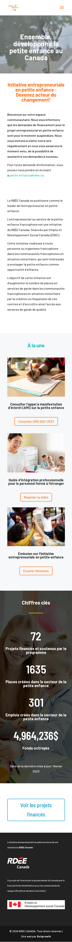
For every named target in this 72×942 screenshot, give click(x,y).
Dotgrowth (44, 936)
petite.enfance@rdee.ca (27, 175)
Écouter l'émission (36, 571)
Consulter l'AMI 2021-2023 (36, 421)
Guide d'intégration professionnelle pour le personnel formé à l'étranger (36, 482)
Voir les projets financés (36, 810)
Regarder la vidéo (36, 497)
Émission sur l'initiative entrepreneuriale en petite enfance (36, 555)
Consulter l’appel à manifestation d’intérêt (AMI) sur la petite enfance (36, 406)
